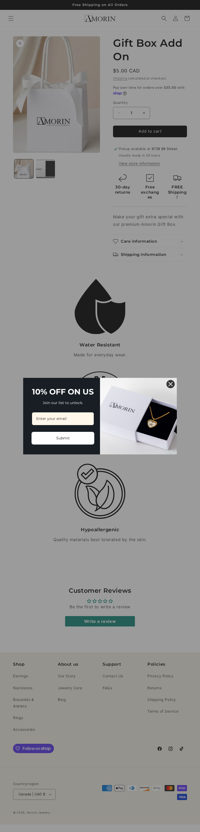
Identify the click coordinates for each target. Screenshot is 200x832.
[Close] (170, 384)
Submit (63, 438)
